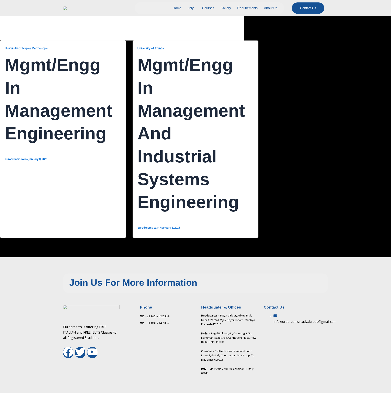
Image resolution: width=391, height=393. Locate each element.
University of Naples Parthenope (26, 48)
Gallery (226, 8)
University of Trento (150, 48)
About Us (270, 8)
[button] (191, 8)
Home (177, 8)
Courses (208, 8)
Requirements (247, 8)
